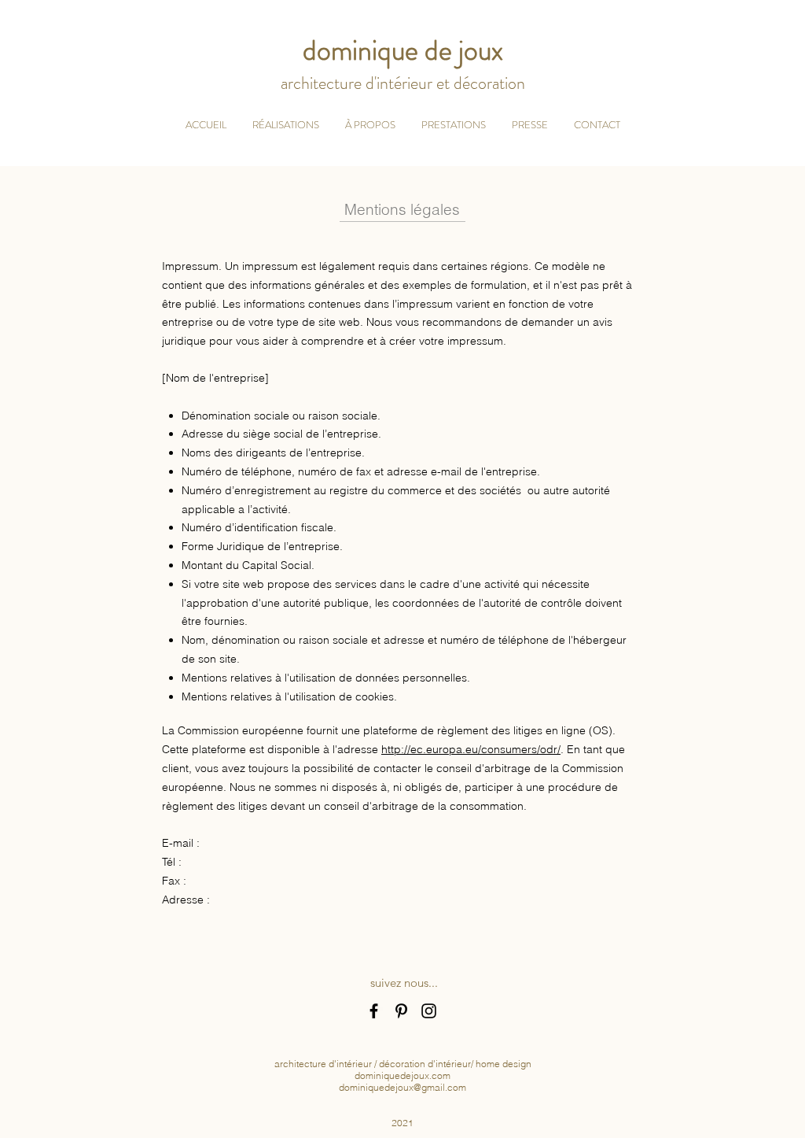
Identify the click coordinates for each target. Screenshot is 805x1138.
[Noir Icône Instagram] (429, 1011)
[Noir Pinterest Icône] (401, 1011)
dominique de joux (403, 50)
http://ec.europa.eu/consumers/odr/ (471, 749)
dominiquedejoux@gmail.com (402, 1087)
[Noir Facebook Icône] (374, 1011)
